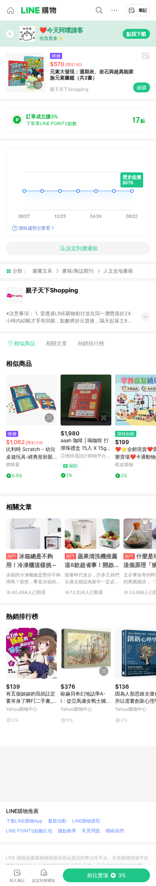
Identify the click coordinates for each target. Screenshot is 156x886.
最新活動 (57, 821)
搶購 (142, 87)
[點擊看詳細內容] (31, 400)
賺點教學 (67, 831)
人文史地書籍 (118, 271)
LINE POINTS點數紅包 (29, 831)
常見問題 (91, 831)
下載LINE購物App (24, 821)
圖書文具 (42, 271)
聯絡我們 (115, 831)
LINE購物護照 (86, 821)
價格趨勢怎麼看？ (37, 228)
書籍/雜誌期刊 (78, 271)
